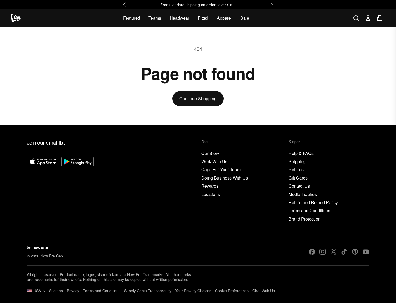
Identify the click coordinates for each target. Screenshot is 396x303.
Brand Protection (305, 219)
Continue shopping (198, 98)
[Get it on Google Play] (77, 189)
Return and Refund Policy (313, 202)
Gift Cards (298, 178)
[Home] (16, 18)
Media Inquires (303, 194)
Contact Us (299, 186)
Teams (154, 18)
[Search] (356, 18)
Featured (131, 18)
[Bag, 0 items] (379, 18)
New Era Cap (51, 256)
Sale (244, 18)
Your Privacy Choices (193, 290)
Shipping (297, 161)
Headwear (179, 18)
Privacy (73, 290)
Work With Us (214, 161)
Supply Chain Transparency (147, 290)
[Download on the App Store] (43, 189)
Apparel (224, 18)
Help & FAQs (301, 153)
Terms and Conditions (309, 211)
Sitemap (56, 290)
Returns (296, 170)
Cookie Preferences (232, 290)
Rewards (209, 186)
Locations (210, 194)
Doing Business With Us (224, 178)
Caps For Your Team (221, 170)
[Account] (368, 18)
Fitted (203, 18)
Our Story (210, 153)
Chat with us (263, 290)
